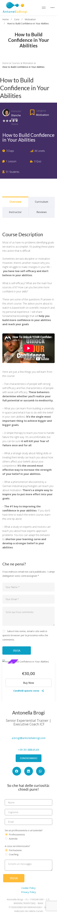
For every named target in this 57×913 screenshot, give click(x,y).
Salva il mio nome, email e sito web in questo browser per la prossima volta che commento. (25, 635)
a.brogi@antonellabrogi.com (28, 738)
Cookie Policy (28, 887)
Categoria (41, 110)
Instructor (16, 111)
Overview (15, 201)
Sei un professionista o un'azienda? (24, 830)
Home (5, 19)
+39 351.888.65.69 (28, 750)
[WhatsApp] (40, 771)
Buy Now (28, 683)
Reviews (42, 212)
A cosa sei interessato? (17, 846)
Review (14, 124)
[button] (28, 758)
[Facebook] (16, 771)
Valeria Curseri (35, 911)
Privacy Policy (28, 892)
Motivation (30, 19)
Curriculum (41, 201)
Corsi (16, 19)
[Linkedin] (28, 771)
